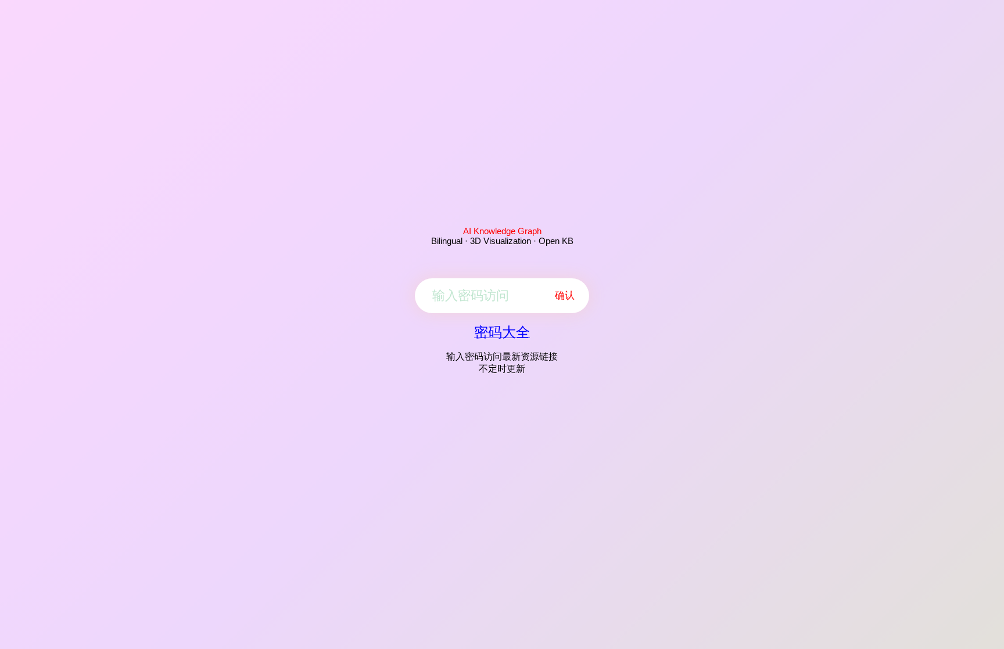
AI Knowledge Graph (502, 231)
